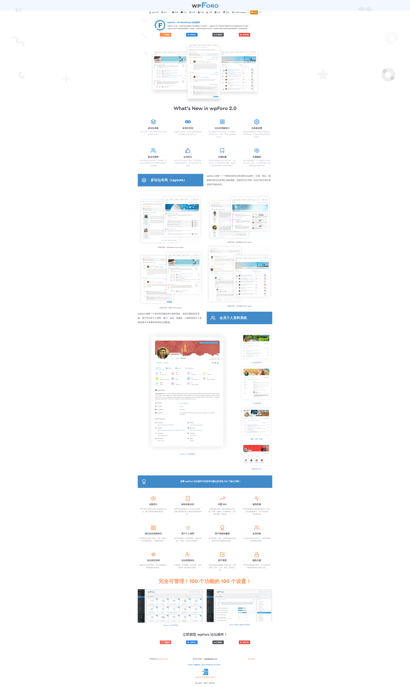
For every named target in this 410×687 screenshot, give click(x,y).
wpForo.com (163, 659)
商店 (255, 12)
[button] (260, 12)
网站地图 (251, 659)
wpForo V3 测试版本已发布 (205, 677)
